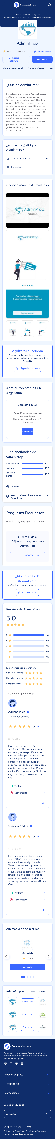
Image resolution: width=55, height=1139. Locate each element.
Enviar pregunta (29, 555)
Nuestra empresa (14, 1074)
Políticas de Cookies (35, 1131)
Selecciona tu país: (14, 1104)
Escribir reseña (44, 51)
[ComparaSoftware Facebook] (16, 1063)
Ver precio (42, 59)
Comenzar (27, 431)
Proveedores (12, 1083)
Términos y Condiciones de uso (18, 1133)
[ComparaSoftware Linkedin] (5, 1063)
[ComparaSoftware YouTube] (11, 1063)
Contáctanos (12, 1092)
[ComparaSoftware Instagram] (22, 1063)
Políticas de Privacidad (14, 1131)
